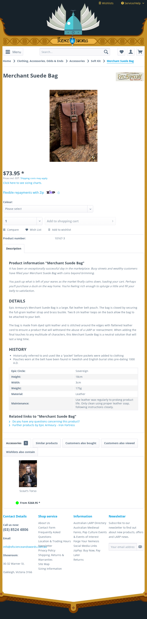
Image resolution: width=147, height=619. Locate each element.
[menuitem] (13, 52)
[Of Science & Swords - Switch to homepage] (73, 41)
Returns (79, 559)
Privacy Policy (46, 550)
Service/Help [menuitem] (132, 3)
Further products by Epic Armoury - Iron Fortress (43, 425)
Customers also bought (80, 443)
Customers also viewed (119, 443)
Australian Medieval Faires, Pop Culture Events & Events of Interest (90, 532)
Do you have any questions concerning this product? (46, 421)
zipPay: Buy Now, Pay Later (87, 553)
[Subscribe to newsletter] (140, 547)
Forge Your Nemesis (86, 541)
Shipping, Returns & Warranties (51, 557)
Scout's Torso (28, 491)
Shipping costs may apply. (34, 178)
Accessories (16, 443)
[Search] (106, 52)
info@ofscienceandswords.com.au (25, 547)
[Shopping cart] (140, 52)
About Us (44, 523)
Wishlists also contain (20, 452)
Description (13, 248)
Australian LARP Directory (90, 523)
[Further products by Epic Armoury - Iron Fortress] (130, 79)
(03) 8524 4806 (15, 529)
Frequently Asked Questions (49, 534)
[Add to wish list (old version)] (121, 52)
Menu (16, 52)
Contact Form (46, 527)
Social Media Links (85, 546)
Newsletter (45, 546)
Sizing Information (50, 568)
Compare (12, 229)
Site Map (44, 564)
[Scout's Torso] (28, 473)
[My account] (131, 52)
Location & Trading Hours (54, 541)
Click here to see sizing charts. (22, 183)
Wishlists (107, 3)
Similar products (47, 443)
